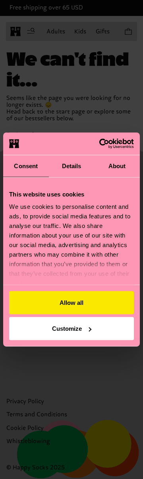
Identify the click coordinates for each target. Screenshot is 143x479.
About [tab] (117, 165)
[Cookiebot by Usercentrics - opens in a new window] (101, 144)
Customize (67, 328)
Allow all (71, 302)
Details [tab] (71, 165)
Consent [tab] (26, 165)
